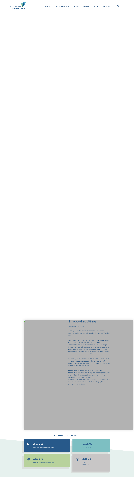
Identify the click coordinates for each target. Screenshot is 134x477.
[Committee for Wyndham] (18, 6)
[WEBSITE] (28, 459)
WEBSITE (38, 459)
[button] (51, 6)
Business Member (76, 326)
